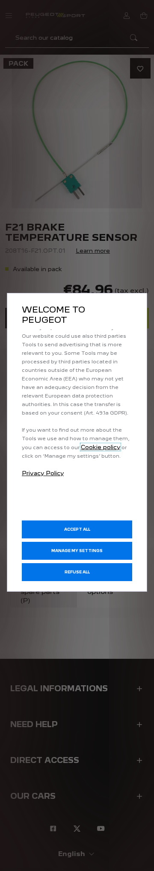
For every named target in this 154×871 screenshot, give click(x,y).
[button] (77, 551)
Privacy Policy (43, 473)
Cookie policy (100, 447)
